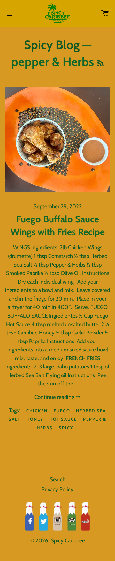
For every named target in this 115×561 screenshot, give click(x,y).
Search (57, 479)
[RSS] (100, 63)
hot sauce (63, 419)
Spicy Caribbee (68, 540)
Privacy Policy (57, 489)
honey (35, 419)
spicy (66, 427)
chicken (37, 410)
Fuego (62, 410)
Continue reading (54, 397)
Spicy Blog (52, 44)
